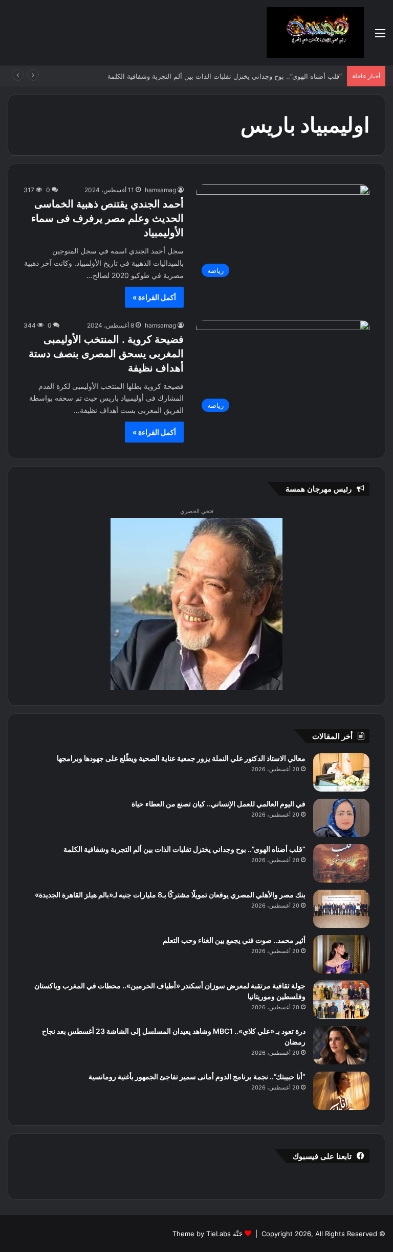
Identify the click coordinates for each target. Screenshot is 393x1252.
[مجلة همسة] (315, 32)
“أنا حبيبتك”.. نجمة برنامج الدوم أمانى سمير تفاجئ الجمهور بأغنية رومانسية (197, 1076)
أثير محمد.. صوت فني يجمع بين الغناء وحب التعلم (234, 940)
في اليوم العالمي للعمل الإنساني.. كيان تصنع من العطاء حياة (218, 803)
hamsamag (160, 190)
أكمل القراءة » (154, 297)
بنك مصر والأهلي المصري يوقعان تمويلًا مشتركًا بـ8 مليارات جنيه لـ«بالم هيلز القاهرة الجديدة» (170, 894)
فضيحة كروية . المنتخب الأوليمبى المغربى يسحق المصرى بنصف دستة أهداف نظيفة (106, 353)
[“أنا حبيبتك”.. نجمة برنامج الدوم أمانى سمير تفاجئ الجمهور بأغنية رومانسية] (341, 1091)
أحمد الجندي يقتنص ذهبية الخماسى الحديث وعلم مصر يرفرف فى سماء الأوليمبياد (107, 218)
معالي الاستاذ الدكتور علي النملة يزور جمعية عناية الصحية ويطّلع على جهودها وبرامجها (181, 758)
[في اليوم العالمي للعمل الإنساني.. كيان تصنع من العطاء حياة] (341, 818)
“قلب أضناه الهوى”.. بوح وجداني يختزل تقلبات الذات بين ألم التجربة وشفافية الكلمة (235, 76)
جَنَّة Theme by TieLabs (207, 1234)
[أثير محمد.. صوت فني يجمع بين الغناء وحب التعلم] (341, 954)
